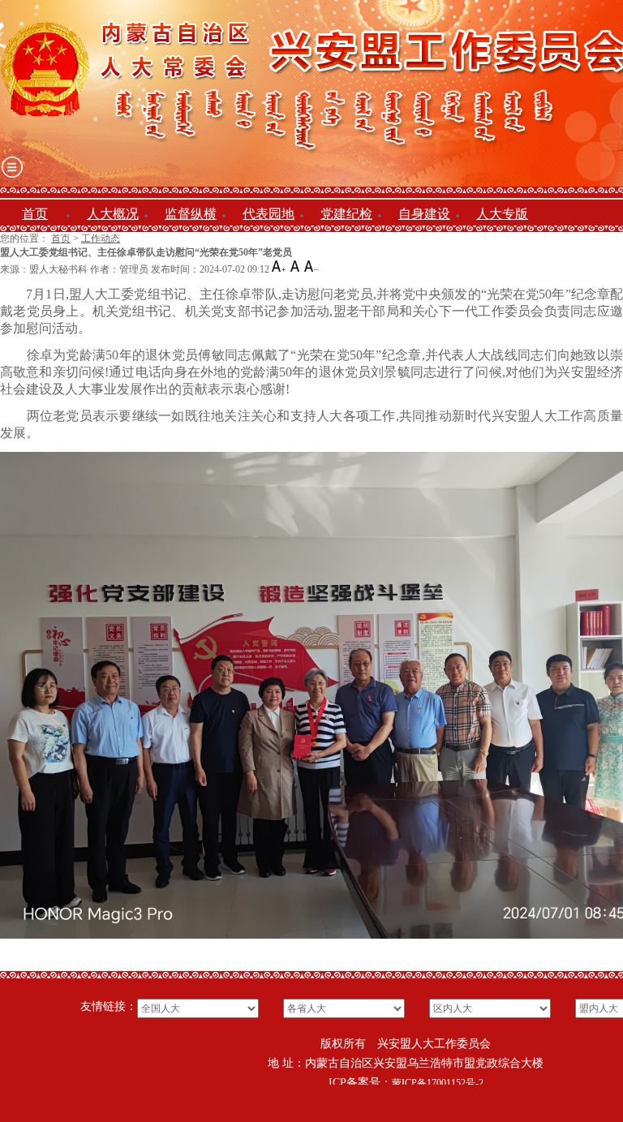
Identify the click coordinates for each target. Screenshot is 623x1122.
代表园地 (268, 214)
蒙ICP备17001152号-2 (437, 1083)
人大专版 (502, 214)
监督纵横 (191, 214)
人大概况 (113, 214)
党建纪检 (346, 214)
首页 (35, 214)
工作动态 (100, 238)
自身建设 (424, 214)
